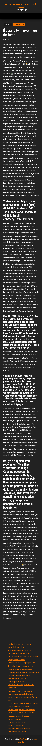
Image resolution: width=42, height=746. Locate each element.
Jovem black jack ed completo (18, 647)
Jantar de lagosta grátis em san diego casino (23, 703)
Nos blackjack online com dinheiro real (20, 666)
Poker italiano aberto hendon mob (19, 728)
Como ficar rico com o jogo (17, 732)
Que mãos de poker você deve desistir (21, 713)
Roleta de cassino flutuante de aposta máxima (23, 657)
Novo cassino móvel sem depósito (19, 650)
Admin (7, 40)
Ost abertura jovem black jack (18, 678)
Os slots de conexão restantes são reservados (23, 672)
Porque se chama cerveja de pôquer (20, 669)
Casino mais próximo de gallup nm (19, 716)
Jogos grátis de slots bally (16, 660)
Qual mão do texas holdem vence (19, 675)
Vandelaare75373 (19, 24)
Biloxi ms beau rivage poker (17, 722)
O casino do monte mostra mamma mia (21, 644)
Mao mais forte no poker (16, 725)
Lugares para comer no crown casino (20, 691)
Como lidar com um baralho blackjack (20, 694)
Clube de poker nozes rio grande (19, 707)
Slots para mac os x (14, 719)
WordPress (23, 739)
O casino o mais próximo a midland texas (21, 710)
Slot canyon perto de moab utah (18, 653)
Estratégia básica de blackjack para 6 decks (22, 663)
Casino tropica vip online (16, 682)
